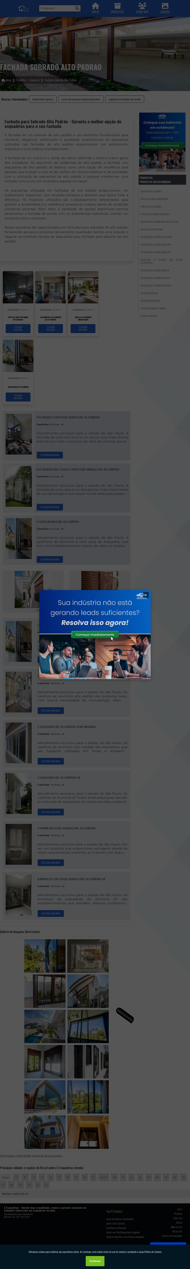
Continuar (95, 1261)
